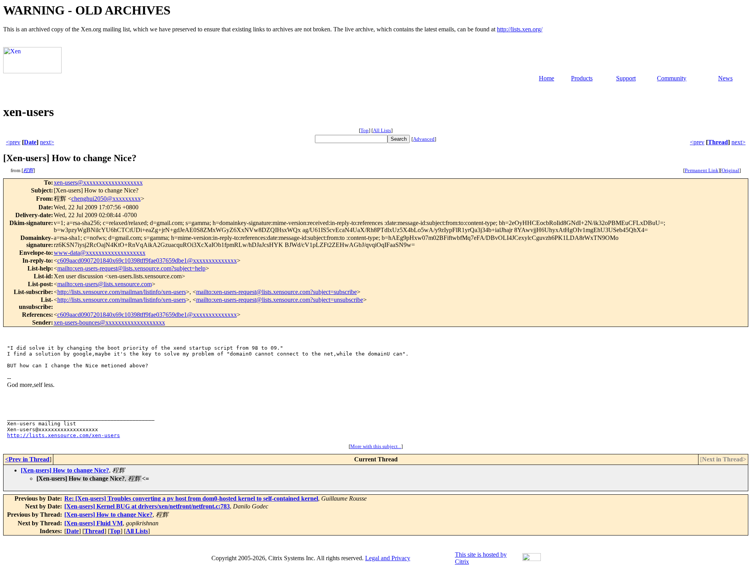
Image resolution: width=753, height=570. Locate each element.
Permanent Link (701, 170)
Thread (718, 142)
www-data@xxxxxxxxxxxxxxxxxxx (100, 252)
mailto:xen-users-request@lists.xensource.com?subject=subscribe (276, 292)
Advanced (424, 139)
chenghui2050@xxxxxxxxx (106, 198)
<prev (13, 142)
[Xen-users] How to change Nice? (65, 470)
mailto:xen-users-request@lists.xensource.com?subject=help (131, 268)
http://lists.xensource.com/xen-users (63, 435)
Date (30, 142)
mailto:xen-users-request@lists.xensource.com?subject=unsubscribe (279, 299)
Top (364, 130)
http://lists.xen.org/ (519, 29)
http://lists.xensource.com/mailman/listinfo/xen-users (121, 292)
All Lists (382, 130)
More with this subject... (375, 446)
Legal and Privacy (387, 558)
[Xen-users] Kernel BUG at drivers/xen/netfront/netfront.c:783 (147, 506)
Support (626, 78)
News (725, 78)
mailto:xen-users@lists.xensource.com (104, 284)
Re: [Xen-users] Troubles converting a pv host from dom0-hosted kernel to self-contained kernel (191, 498)
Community (671, 78)
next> (47, 142)
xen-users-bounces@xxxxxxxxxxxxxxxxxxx (109, 322)
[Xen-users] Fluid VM (93, 523)
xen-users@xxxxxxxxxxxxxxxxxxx (98, 182)
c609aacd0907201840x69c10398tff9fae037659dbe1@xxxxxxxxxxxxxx (147, 260)
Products (582, 78)
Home (546, 78)
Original (730, 170)
